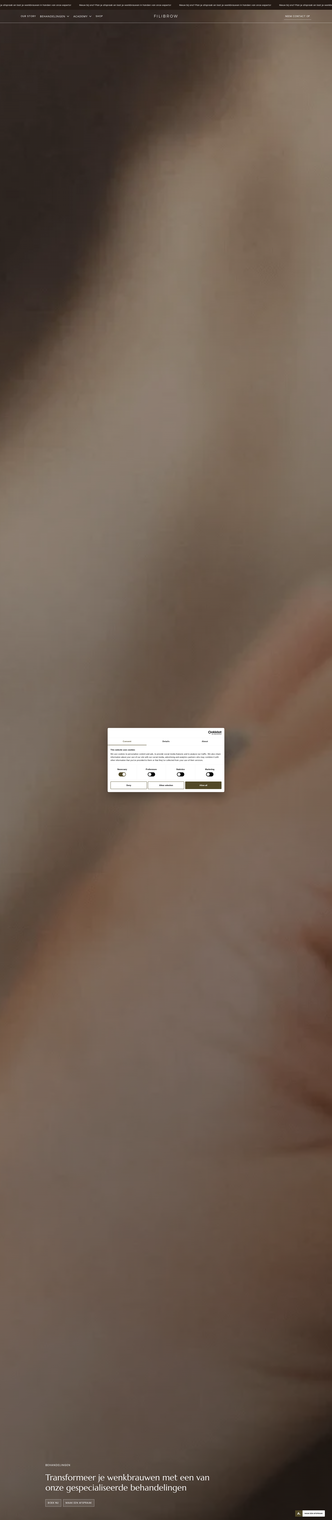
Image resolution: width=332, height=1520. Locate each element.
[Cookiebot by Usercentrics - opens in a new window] (210, 733)
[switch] (151, 774)
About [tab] (205, 741)
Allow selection (166, 785)
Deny (128, 785)
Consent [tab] (127, 741)
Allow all (203, 785)
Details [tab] (166, 741)
